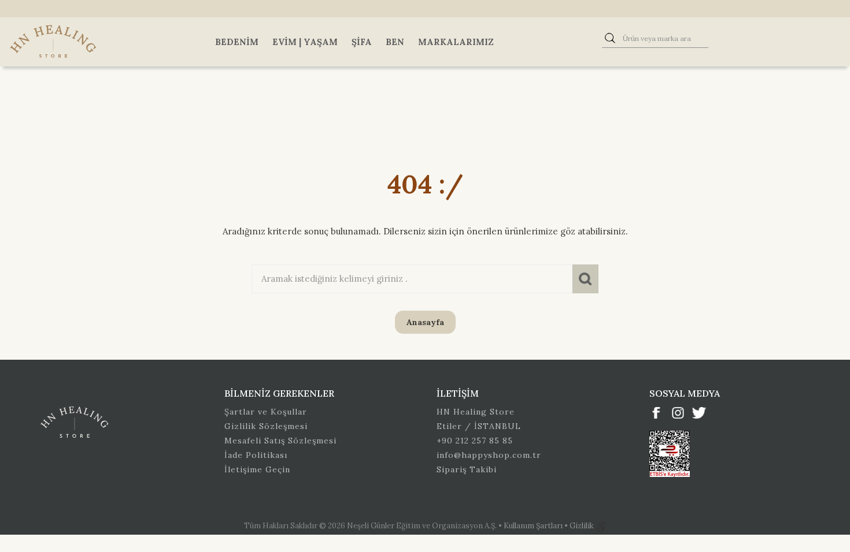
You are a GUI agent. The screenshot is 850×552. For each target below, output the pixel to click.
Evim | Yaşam (305, 41)
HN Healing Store (476, 411)
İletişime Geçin (257, 469)
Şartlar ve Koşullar (265, 411)
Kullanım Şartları (534, 526)
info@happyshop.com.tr (489, 455)
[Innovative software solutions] (601, 526)
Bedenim (236, 41)
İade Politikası (255, 455)
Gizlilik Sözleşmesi (266, 426)
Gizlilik (583, 526)
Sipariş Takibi (467, 469)
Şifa (362, 41)
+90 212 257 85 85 (475, 440)
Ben (395, 41)
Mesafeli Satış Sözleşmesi (280, 440)
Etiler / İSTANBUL (479, 426)
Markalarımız (456, 41)
